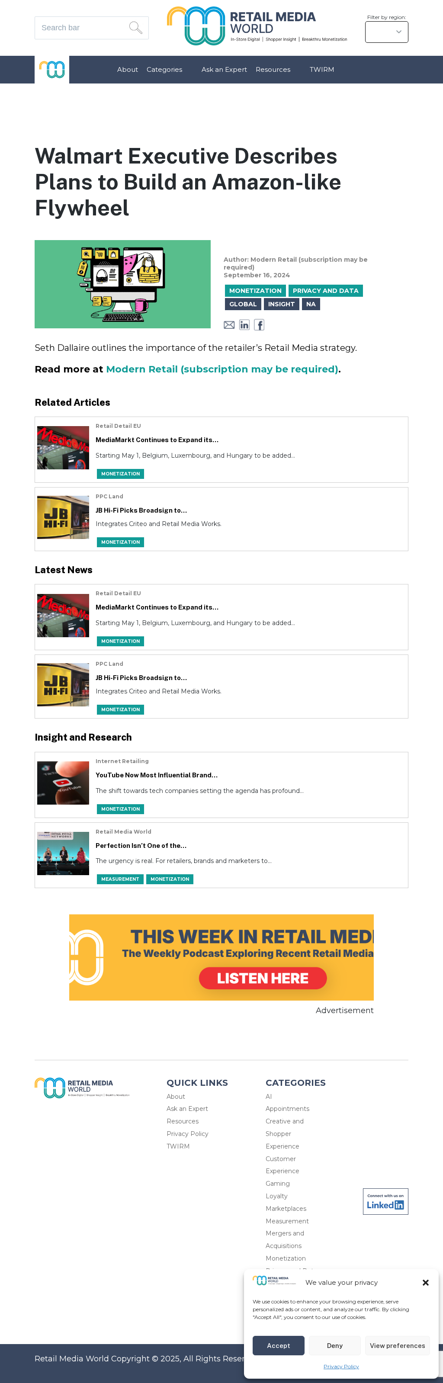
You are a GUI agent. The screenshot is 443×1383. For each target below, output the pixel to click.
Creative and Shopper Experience (285, 1133)
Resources (273, 69)
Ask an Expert (224, 69)
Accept (278, 1345)
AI (269, 1097)
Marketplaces (286, 1209)
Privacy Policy (341, 1366)
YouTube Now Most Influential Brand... (157, 775)
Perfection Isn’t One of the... (141, 845)
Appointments (287, 1109)
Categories (164, 69)
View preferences (397, 1345)
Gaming (278, 1183)
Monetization (286, 1258)
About (127, 69)
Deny (335, 1345)
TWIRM (322, 69)
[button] (425, 1282)
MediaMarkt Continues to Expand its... (157, 439)
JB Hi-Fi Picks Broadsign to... (141, 510)
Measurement (287, 1221)
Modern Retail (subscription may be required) (222, 369)
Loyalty (277, 1196)
